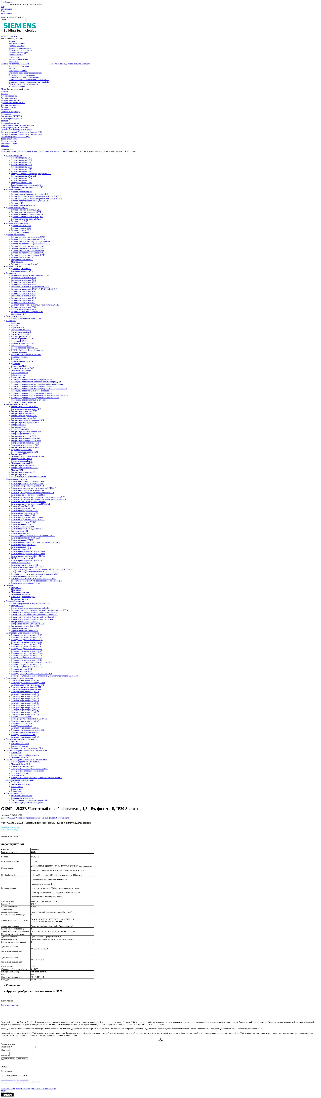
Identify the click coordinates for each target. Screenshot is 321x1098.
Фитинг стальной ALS (20, 334)
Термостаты (14, 57)
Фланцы (14, 325)
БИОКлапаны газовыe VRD (23, 558)
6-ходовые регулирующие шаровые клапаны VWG (33, 535)
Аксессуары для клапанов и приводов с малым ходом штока (37, 384)
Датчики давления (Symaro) (23, 205)
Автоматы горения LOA (21, 178)
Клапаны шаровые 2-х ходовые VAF (26, 576)
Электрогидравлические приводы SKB (28, 685)
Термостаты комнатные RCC (23, 291)
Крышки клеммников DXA (22, 343)
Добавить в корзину (9, 836)
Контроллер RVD (18, 425)
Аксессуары (14, 61)
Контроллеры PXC (19, 454)
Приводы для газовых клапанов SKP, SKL (29, 719)
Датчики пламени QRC (21, 230)
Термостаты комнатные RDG (23, 284)
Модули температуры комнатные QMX (28, 248)
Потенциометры (18, 377)
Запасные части (17, 775)
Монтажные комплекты (21, 370)
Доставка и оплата (73, 64)
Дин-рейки (15, 364)
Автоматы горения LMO (21, 171)
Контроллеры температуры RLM (25, 447)
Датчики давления (16, 46)
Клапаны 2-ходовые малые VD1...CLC (27, 567)
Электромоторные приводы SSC (25, 696)
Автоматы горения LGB (21, 164)
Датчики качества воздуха (20, 48)
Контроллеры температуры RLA (25, 422)
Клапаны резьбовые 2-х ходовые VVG (27, 481)
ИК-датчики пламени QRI (22, 232)
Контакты (86, 64)
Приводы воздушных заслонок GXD (27, 660)
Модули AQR (17, 262)
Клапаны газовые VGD (21, 533)
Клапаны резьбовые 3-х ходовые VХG (27, 483)
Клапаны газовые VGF (21, 549)
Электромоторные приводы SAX (25, 680)
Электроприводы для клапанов (22, 75)
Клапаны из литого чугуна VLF (24, 565)
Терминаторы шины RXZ (22, 339)
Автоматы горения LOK (21, 180)
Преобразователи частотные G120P (54, 151)
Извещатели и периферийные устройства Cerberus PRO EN (36, 778)
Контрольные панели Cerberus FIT (25, 621)
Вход (3, 7)
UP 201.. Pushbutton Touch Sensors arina (27, 350)
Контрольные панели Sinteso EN (25, 626)
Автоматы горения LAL (21, 158)
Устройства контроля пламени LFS (26, 185)
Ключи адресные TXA (20, 336)
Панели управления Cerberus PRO (25, 762)
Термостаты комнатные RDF (23, 293)
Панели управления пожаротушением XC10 (30, 608)
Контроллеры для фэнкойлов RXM (26, 431)
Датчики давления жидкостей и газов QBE (29, 194)
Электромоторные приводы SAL (25, 721)
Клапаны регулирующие (19, 66)
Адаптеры (15, 323)
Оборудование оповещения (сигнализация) (29, 768)
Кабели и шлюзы (18, 375)
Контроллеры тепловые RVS (23, 436)
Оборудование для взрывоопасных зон (27, 771)
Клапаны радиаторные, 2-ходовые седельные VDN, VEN (35, 542)
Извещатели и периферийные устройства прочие (32, 619)
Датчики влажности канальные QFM (27, 214)
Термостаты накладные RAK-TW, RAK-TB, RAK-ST (34, 289)
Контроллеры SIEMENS (19, 64)
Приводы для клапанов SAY (23, 735)
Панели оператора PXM (21, 461)
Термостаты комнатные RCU (23, 278)
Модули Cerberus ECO (20, 757)
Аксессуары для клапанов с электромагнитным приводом (36, 382)
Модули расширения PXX (22, 463)
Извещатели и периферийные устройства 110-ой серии (34, 612)
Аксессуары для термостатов (23, 402)
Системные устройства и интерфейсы (27, 802)
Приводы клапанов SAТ (21, 726)
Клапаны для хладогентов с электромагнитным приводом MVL (38, 497)
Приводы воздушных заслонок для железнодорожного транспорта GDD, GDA (44, 676)
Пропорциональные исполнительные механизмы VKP (34, 574)
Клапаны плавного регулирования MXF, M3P (30, 504)
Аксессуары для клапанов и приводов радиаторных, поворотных (39, 388)
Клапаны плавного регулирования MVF (28, 495)
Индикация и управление (22, 798)
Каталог (12, 41)
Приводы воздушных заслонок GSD (26, 637)
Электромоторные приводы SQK (25, 707)
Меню (3, 89)
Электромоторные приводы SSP (25, 692)
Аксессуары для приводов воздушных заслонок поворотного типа (39, 395)
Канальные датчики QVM (22, 271)
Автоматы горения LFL (21, 162)
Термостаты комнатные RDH (23, 298)
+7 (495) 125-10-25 (9, 36)
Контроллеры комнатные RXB (24, 411)
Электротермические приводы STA (26, 689)
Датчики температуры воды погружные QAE (30, 244)
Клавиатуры (16, 791)
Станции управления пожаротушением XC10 (30, 603)
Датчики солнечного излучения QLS (27, 748)
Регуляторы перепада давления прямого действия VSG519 (36, 196)
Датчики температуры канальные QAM (28, 237)
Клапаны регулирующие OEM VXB (26, 560)
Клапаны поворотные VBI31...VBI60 (27, 517)
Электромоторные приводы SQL (25, 705)
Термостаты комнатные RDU (23, 300)
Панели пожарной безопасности (25, 755)
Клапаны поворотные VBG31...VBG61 (28, 520)
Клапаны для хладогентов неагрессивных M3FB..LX (33, 488)
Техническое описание (10, 1005)
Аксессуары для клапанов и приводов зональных (32, 386)
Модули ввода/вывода (20, 594)
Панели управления (19, 373)
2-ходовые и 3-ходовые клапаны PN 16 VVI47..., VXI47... (35, 572)
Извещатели (16, 753)
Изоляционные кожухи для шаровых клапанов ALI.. (33, 578)
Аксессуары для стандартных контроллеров (30, 400)
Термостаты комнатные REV (23, 296)
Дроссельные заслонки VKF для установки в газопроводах (36, 581)
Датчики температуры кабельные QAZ (27, 253)
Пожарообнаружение (18, 70)
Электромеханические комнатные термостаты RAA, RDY (36, 305)
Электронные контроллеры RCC (25, 445)
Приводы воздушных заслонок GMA (27, 653)
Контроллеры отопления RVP (23, 418)
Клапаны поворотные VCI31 (23, 508)
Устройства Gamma (17, 86)
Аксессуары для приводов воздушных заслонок (31, 393)
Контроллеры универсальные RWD (26, 438)
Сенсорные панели (19, 352)
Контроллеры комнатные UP (23, 472)
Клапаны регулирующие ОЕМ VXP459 (28, 551)
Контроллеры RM (18, 474)
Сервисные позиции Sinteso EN (24, 630)
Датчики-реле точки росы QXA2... (26, 219)
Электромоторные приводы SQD (25, 710)
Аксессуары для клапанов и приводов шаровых (31, 379)
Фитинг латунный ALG (21, 332)
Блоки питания (17, 789)
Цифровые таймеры (19, 357)
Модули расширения (20, 592)
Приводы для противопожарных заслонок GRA (31, 673)
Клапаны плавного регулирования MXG (28, 502)
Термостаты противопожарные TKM (27, 312)
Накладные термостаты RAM (23, 309)
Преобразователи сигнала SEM (24, 452)
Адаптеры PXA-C (18, 341)
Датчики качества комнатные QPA (26, 210)
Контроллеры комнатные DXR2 (24, 468)
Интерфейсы (16, 359)
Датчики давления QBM (21, 192)
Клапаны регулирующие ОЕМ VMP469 (28, 556)
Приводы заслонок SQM (21, 671)
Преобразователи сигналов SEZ (24, 348)
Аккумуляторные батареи (22, 773)
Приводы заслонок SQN (21, 669)
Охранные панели (19, 782)
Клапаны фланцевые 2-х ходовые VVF (27, 486)
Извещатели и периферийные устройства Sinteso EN (33, 617)
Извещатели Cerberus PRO (22, 766)
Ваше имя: (6, 1047)
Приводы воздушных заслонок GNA (27, 644)
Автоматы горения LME (21, 169)
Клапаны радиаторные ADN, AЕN (26, 538)
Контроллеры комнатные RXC (24, 465)
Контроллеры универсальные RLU (26, 409)
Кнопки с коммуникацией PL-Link (26, 355)
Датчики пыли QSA (19, 221)
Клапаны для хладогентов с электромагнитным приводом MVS (38, 499)
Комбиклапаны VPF (19, 531)
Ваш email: (5, 1050)
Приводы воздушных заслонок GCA (26, 651)
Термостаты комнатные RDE (23, 280)
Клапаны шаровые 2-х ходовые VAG (27, 529)
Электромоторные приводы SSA (25, 701)
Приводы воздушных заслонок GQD (27, 640)
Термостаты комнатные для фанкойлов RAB (30, 287)
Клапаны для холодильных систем (26, 583)
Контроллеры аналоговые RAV (24, 407)
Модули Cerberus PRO (20, 764)
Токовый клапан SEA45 (21, 345)
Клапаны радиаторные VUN (23, 545)
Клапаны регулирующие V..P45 (24, 513)
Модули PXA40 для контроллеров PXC (28, 456)
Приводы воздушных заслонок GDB (26, 658)
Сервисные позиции (20, 628)
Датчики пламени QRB (21, 228)
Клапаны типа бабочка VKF (23, 515)
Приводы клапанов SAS (21, 723)
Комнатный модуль (19, 746)
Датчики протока (16, 55)
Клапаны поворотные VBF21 (23, 522)
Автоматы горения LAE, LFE (23, 176)
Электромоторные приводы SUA (25, 737)
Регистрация (6, 9)
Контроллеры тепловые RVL (23, 434)
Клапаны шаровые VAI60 (22, 540)
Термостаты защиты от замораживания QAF (30, 275)
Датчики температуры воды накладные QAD (30, 241)
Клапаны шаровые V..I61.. (22, 524)
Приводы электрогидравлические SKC (28, 730)
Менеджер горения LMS (21, 183)
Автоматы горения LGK (21, 167)
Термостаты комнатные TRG (23, 307)
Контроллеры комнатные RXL (24, 413)
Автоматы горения (17, 43)
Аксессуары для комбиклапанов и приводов (30, 391)
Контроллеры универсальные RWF (26, 440)
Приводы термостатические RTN (25, 732)
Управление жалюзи (19, 599)
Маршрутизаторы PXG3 (21, 459)
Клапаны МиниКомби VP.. (22, 506)
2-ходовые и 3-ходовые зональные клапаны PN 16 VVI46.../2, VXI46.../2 (42, 569)
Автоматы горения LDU (21, 160)
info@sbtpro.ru (7, 2)
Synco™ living (17, 741)
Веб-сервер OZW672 (20, 744)
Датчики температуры (18, 52)
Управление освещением (21, 796)
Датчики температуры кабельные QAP (27, 250)
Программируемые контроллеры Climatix (28, 477)
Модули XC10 (17, 606)
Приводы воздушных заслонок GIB (26, 646)
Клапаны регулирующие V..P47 (24, 511)
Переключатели (17, 327)
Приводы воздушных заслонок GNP (26, 667)
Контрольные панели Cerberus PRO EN (28, 624)
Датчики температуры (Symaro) (24, 264)
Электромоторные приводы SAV (25, 728)
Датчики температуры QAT (23, 257)
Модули (12, 68)
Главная (4, 64)
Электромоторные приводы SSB (25, 698)
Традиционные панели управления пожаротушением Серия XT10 (39, 610)
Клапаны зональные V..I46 (22, 526)
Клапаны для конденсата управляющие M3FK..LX (32, 493)
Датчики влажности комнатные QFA (27, 217)
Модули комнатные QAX (22, 260)
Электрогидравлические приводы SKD (28, 683)
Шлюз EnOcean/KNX (20, 429)
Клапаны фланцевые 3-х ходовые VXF (27, 490)
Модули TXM (17, 470)
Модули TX (16, 588)
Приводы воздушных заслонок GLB (26, 655)
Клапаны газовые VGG (21, 547)
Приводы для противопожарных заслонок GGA (31, 662)
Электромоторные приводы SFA (25, 714)
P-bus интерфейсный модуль (23, 597)
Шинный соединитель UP (22, 361)
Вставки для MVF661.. (20, 366)
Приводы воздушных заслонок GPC (26, 664)
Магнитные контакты (20, 784)
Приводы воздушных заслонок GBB (26, 635)
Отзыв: (5, 1056)
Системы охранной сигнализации (23, 84)
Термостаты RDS (18, 314)
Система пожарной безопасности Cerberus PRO (29, 82)
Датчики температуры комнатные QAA (28, 239)
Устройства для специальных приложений (29, 800)
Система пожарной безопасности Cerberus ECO (29, 80)
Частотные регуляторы (18, 59)
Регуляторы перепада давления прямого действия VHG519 (36, 198)
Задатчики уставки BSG (21, 450)
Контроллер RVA (18, 427)
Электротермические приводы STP (26, 687)
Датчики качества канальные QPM (26, 212)
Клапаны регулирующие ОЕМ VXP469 (28, 554)
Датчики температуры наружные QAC (27, 246)
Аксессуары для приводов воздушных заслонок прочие (35, 397)
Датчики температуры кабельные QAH (28, 255)
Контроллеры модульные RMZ (24, 416)
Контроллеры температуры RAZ (25, 443)
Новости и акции (57, 64)
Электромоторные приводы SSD (25, 694)
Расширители (17, 787)
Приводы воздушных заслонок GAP (26, 642)
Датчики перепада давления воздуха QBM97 (30, 201)
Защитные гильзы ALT (21, 330)
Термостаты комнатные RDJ (23, 302)
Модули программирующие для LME (27, 187)
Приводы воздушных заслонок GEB (26, 649)
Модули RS (16, 590)
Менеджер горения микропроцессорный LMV (31, 174)
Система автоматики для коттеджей (24, 77)
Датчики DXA (17, 203)
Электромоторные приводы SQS (25, 703)
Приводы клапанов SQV (21, 716)
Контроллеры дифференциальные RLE (27, 420)
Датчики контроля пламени (20, 50)
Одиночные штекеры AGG (22, 368)
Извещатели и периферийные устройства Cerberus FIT (34, 615)
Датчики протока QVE (21, 269)
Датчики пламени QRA (21, 226)
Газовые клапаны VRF (20, 563)
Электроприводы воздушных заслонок (25, 73)
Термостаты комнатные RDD (23, 282)
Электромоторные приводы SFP (25, 712)
